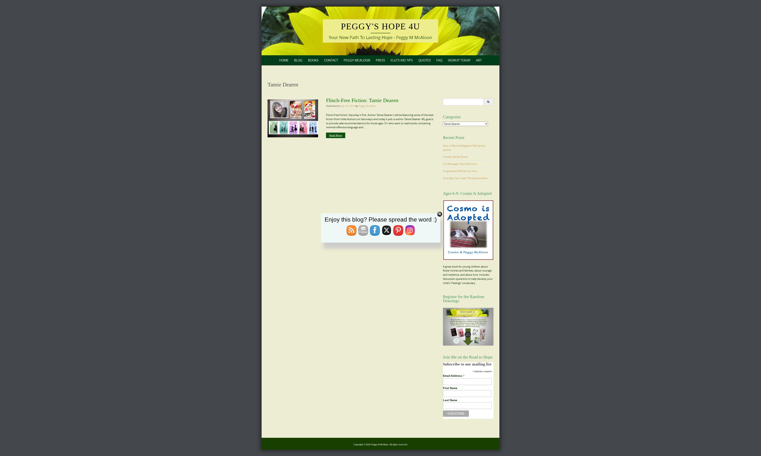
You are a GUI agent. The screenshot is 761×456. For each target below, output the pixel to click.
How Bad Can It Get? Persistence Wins (465, 178)
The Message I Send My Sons (460, 164)
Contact (331, 60)
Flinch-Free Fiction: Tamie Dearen (362, 100)
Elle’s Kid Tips (402, 60)
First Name (450, 388)
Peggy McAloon (357, 60)
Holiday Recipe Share (455, 157)
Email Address (454, 376)
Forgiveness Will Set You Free (460, 171)
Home (284, 60)
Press (380, 60)
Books (313, 60)
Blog (298, 60)
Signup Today (459, 60)
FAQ (439, 60)
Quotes (424, 60)
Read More (335, 135)
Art (479, 60)
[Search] (488, 101)
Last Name (450, 400)
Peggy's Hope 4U (380, 26)
